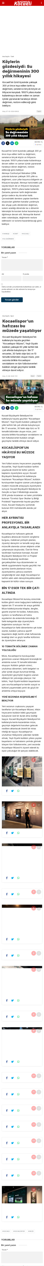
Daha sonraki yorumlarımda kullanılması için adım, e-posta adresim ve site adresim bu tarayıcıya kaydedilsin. (22, 289)
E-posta (26, 274)
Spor (32, 376)
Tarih (39, 111)
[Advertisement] (22, 30)
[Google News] (38, 144)
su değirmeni (9, 239)
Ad (3, 274)
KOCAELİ (26, 234)
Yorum (5, 257)
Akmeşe (6, 234)
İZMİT (16, 234)
